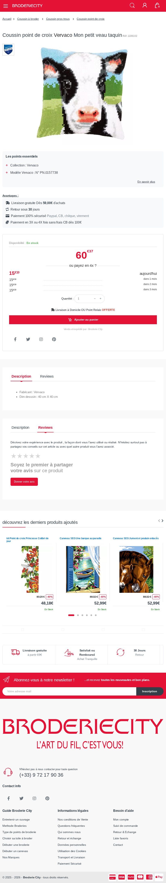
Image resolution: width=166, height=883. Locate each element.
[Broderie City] (27, 6)
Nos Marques (10, 857)
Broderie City (32, 877)
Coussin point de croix (90, 18)
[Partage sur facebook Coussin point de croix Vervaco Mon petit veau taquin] (15, 339)
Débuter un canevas (15, 851)
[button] (132, 5)
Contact (118, 844)
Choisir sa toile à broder (17, 838)
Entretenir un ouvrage (16, 819)
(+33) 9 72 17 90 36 (41, 775)
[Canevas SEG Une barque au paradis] (83, 569)
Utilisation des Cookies (72, 851)
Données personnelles (72, 844)
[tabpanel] (29, 572)
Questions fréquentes (71, 825)
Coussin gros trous (58, 18)
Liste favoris (120, 838)
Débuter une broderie (15, 844)
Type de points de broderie (19, 832)
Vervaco (63, 35)
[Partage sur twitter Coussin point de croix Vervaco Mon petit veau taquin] (28, 339)
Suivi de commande (125, 825)
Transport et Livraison (71, 857)
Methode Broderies (14, 825)
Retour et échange (69, 838)
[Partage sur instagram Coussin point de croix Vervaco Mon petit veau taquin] (41, 339)
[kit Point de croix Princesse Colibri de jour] (29, 569)
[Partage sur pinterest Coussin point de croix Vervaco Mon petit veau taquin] (54, 339)
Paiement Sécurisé (69, 863)
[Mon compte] (145, 5)
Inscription (149, 691)
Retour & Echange (124, 832)
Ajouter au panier (86, 319)
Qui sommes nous (69, 832)
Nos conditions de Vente (73, 819)
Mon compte (121, 819)
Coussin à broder (28, 18)
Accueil (6, 18)
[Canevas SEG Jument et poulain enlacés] (136, 569)
